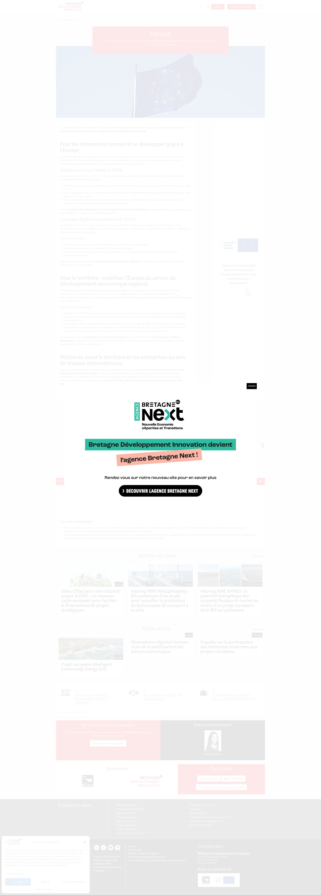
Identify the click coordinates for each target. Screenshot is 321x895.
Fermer (251, 386)
